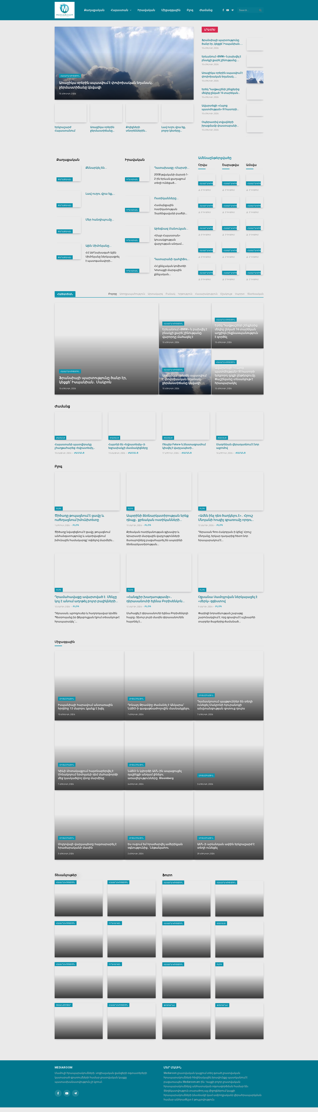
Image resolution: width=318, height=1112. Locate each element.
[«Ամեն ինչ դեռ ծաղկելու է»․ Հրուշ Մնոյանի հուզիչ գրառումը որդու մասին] (230, 491)
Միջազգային (171, 10)
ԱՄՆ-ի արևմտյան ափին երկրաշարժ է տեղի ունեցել (226, 846)
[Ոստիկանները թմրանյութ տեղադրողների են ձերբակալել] (137, 204)
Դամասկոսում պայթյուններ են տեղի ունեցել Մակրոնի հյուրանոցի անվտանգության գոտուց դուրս (225, 705)
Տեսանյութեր (66, 875)
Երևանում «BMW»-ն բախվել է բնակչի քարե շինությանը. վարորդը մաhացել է (221, 58)
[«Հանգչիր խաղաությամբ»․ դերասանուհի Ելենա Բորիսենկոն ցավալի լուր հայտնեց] (159, 572)
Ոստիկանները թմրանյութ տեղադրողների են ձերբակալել (168, 198)
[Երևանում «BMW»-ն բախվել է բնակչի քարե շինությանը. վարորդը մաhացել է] (255, 60)
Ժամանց (206, 10)
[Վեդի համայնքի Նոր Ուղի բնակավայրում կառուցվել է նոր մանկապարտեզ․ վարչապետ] (79, 980)
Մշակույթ (226, 293)
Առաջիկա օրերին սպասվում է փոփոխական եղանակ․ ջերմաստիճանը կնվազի (106, 85)
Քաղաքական (94, 10)
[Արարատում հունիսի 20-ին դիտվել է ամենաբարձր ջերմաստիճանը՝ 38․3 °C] (230, 269)
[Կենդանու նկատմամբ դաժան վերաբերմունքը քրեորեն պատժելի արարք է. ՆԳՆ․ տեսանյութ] (131, 980)
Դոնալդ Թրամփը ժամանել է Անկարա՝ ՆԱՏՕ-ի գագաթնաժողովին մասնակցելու (159, 706)
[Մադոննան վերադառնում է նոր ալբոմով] (240, 426)
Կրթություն (185, 293)
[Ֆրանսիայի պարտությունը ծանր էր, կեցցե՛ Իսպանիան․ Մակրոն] (255, 44)
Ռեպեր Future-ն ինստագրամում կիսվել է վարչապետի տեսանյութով (184, 446)
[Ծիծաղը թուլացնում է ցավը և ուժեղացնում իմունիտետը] (87, 491)
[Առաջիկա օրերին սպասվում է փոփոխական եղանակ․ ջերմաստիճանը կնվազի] (124, 63)
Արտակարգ (155, 293)
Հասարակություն (70, 76)
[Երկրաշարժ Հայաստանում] (71, 112)
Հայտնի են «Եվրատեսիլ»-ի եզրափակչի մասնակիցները (128, 446)
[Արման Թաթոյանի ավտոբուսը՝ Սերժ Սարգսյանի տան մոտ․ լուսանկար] (186, 980)
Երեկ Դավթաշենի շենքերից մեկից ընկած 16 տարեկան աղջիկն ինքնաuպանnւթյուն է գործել (222, 91)
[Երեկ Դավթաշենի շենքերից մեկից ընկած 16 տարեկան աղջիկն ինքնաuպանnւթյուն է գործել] (255, 93)
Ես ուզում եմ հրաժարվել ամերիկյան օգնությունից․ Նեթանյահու (155, 846)
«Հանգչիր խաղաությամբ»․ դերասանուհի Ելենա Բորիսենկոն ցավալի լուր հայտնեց (154, 599)
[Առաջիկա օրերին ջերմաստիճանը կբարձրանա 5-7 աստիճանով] (106, 112)
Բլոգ (190, 10)
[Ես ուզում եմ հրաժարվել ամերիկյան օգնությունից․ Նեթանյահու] (159, 825)
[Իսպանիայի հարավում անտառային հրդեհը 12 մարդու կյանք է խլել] (89, 685)
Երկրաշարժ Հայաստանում (65, 129)
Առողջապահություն (132, 293)
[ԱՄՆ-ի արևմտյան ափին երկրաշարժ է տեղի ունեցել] (228, 825)
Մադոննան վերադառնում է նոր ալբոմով (237, 446)
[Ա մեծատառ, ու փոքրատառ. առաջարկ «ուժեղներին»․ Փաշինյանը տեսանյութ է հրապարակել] (79, 1021)
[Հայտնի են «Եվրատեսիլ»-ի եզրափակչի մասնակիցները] (132, 426)
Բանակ (170, 293)
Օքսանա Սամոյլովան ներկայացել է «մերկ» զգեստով (227, 599)
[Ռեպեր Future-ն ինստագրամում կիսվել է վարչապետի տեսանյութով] (186, 426)
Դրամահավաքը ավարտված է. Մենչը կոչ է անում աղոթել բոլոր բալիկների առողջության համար (86, 599)
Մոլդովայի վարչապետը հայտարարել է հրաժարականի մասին (87, 846)
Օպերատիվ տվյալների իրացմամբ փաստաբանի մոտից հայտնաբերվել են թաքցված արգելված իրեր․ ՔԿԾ (220, 123)
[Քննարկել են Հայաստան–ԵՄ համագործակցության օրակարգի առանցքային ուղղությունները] (68, 173)
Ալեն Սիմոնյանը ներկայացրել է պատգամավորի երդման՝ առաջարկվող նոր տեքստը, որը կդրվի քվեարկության (103, 246)
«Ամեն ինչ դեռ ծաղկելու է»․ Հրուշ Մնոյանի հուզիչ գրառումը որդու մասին (225, 518)
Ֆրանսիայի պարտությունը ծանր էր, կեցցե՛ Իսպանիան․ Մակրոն (221, 42)
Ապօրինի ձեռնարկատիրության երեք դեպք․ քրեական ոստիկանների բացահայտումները (157, 518)
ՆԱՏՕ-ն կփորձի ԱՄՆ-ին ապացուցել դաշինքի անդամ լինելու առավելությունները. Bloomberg (155, 774)
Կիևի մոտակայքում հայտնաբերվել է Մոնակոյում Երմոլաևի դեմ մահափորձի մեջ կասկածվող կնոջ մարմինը (88, 774)
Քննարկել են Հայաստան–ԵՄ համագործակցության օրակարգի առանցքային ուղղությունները (102, 168)
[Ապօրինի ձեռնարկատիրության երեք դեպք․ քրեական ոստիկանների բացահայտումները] (159, 491)
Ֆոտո (167, 875)
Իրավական (146, 10)
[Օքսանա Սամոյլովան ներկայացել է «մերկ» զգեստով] (230, 572)
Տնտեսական (255, 293)
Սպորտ (240, 293)
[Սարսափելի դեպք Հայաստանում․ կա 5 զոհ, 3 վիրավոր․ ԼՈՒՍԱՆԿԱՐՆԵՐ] (239, 898)
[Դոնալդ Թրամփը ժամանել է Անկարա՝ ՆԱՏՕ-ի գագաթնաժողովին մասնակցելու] (159, 685)
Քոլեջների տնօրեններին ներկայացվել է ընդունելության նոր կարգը (139, 129)
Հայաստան (119, 10)
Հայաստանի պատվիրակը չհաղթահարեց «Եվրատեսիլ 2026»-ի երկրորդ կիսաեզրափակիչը (74, 446)
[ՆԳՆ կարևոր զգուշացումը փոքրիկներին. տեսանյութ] (230, 179)
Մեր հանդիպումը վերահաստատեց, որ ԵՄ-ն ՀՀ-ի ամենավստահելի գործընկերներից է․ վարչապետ (101, 219)
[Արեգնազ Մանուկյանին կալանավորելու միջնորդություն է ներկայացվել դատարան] (137, 234)
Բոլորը (112, 293)
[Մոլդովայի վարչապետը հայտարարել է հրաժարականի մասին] (89, 825)
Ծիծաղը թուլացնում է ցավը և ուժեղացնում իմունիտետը (79, 518)
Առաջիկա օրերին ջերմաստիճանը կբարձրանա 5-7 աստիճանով (102, 129)
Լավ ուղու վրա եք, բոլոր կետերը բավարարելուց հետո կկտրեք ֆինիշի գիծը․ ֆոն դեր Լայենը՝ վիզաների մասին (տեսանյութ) (176, 129)
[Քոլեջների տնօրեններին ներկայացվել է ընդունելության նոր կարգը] (142, 112)
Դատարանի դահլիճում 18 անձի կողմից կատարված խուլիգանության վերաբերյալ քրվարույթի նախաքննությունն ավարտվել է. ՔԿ (171, 259)
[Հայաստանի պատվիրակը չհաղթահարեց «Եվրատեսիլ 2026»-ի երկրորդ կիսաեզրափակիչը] (78, 426)
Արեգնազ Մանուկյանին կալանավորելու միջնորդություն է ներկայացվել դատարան (172, 228)
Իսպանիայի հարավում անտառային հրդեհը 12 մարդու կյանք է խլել (85, 706)
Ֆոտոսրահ (169, 1005)
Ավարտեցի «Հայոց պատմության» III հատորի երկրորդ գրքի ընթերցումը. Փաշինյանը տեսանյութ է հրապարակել (220, 107)
